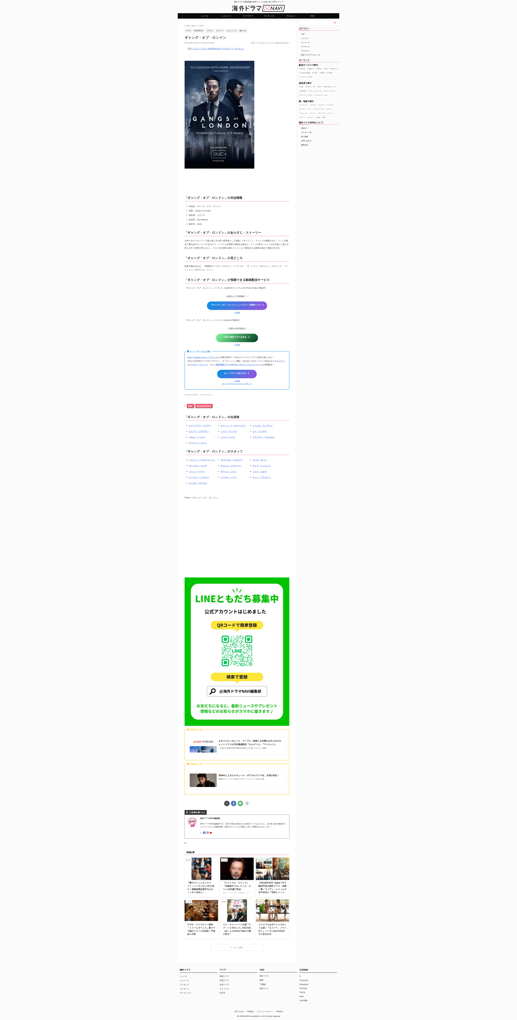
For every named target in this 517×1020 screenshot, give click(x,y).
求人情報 (304, 136)
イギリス (322, 105)
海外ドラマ (264, 976)
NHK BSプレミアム (330, 86)
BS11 (302, 86)
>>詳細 (237, 313)
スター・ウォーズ (200, 364)
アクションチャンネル (316, 91)
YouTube (303, 988)
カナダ (329, 109)
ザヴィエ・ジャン (229, 471)
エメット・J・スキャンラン (233, 425)
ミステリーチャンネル (321, 95)
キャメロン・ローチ (198, 465)
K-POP (222, 993)
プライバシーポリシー (265, 1011)
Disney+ (319, 68)
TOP (303, 34)
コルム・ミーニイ (197, 437)
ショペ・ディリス (229, 431)
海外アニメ (264, 988)
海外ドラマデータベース (310, 55)
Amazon (303, 68)
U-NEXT (330, 73)
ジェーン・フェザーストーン (202, 460)
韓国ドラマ (224, 976)
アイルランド (304, 105)
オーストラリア (320, 109)
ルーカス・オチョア (198, 483)
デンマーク (323, 113)
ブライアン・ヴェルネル (263, 437)
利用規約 (250, 1011)
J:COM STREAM (305, 73)
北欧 (318, 117)
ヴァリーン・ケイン (198, 443)
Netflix (322, 73)
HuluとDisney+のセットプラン (202, 357)
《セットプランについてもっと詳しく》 (237, 384)
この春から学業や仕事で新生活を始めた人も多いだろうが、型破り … (244, 748)
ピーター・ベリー (229, 477)
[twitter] (227, 803)
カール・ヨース (259, 460)
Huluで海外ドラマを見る (235, 337)
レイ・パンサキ (259, 431)
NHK (320, 86)
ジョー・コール (228, 437)
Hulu (190, 406)
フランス (303, 117)
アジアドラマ (247, 16)
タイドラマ (224, 989)
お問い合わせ (306, 141)
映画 (261, 980)
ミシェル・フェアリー (262, 425)
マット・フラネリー (261, 477)
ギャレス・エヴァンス (231, 465)
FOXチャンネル (311, 86)
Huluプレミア (334, 68)
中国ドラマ (224, 980)
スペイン (313, 113)
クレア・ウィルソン (261, 465)
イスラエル (331, 105)
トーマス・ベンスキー (199, 477)
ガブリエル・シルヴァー (232, 460)
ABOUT (304, 128)
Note (301, 996)
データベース (269, 16)
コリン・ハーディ (197, 471)
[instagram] (208, 833)
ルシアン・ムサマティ (199, 431)
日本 (324, 117)
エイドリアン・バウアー (200, 425)
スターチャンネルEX (306, 77)
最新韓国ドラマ (223, 364)
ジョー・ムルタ (259, 471)
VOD (312, 16)
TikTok (302, 992)
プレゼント (291, 16)
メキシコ (311, 117)
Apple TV (311, 68)
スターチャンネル (330, 91)
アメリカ (313, 105)
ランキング (305, 46)
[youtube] (211, 833)
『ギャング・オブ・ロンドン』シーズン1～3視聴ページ (235, 304)
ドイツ (331, 113)
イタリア (303, 109)
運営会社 (304, 145)
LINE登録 (303, 1000)
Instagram (303, 984)
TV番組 (263, 984)
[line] (240, 803)
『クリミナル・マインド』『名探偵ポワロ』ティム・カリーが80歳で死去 (237, 885)
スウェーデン (304, 113)
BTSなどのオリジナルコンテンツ (247, 364)
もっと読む (238, 947)
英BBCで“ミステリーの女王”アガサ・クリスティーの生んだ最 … (242, 779)
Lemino (315, 73)
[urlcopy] (247, 803)
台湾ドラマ (224, 984)
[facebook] (233, 803)
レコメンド (226, 16)
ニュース (204, 16)
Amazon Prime (204, 406)
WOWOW (303, 91)
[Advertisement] (237, 538)
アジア (223, 969)
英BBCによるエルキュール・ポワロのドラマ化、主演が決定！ (249, 775)
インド (311, 109)
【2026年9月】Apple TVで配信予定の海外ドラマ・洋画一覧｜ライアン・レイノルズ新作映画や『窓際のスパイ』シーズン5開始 (272, 889)
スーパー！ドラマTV (306, 95)
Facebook (303, 980)
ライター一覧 (306, 132)
